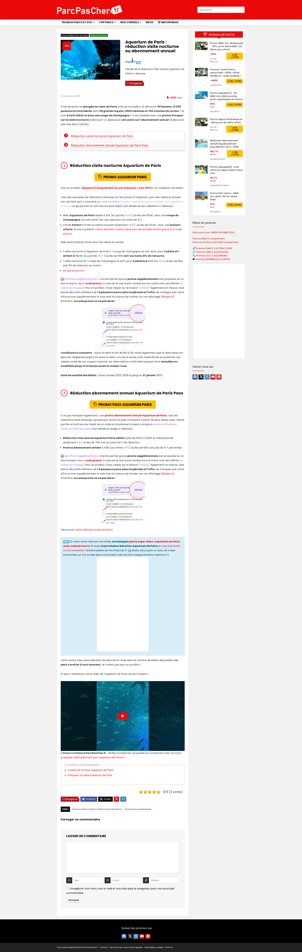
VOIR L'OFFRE (235, 56)
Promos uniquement (209, 238)
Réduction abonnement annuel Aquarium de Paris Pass (109, 145)
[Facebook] (195, 376)
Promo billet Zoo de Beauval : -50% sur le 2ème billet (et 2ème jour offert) (226, 46)
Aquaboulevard (217, 159)
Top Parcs (106, 22)
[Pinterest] (218, 376)
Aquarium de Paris (99, 35)
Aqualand (214, 111)
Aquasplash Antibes (219, 185)
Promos (214, 248)
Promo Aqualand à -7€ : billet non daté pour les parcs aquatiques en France (226, 96)
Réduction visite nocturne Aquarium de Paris (102, 136)
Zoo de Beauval (214, 60)
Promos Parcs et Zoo (77, 22)
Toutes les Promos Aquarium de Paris (90, 770)
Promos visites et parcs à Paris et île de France (97, 809)
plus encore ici (75, 270)
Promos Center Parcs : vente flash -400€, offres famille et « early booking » (225, 72)
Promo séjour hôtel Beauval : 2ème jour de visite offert (226, 121)
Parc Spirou (215, 211)
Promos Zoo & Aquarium (138, 809)
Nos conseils (129, 22)
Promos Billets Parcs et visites (75, 35)
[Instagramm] (207, 376)
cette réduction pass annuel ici (94, 530)
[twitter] (201, 376)
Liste (213, 232)
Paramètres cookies (154, 947)
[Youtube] (212, 376)
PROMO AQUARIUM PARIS (125, 177)
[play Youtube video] (123, 716)
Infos (149, 22)
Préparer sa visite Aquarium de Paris (90, 775)
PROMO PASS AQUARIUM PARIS (125, 404)
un (92, 283)
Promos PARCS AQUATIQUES (212, 252)
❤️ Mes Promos (168, 22)
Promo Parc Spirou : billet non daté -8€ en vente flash (224, 196)
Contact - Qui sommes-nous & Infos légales (121, 947)
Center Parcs (216, 85)
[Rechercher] (241, 10)
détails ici (167, 296)
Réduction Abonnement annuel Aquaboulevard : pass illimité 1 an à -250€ (224, 143)
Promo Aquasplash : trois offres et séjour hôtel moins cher (226, 170)
